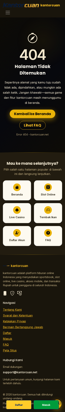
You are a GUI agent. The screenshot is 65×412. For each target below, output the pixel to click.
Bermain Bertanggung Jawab (23, 327)
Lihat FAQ (32, 125)
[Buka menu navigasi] (8, 12)
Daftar (7, 333)
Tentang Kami (12, 309)
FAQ (6, 344)
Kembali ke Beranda (32, 113)
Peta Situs (10, 350)
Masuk (7, 339)
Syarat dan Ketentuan (18, 315)
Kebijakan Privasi (14, 321)
